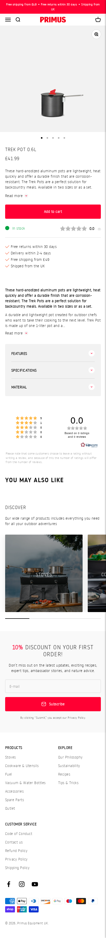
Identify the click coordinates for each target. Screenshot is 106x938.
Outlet (10, 808)
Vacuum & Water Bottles (25, 782)
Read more (14, 195)
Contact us (14, 842)
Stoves (10, 757)
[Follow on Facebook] (8, 884)
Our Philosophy (70, 757)
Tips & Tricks (68, 782)
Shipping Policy (17, 867)
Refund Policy (16, 850)
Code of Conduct (18, 833)
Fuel (8, 774)
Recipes (64, 774)
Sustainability (69, 765)
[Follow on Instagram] (21, 884)
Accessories (14, 791)
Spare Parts (14, 800)
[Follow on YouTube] (34, 884)
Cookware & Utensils (22, 765)
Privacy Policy (16, 859)
